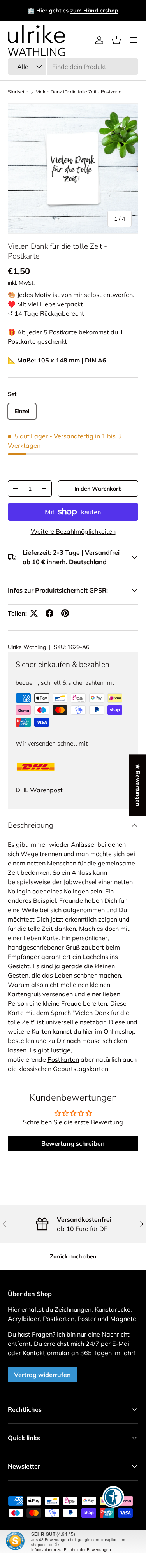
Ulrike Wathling (27, 647)
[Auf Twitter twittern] (34, 613)
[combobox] (73, 66)
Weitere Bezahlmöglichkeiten (73, 531)
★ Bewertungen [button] (137, 785)
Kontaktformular (46, 1353)
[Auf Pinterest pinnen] (65, 613)
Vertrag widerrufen (42, 1375)
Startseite (18, 92)
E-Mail (121, 1343)
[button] (116, 40)
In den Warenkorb (98, 488)
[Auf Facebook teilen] (49, 613)
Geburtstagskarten (80, 1069)
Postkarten (63, 1059)
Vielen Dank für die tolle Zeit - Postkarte (78, 92)
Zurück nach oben (73, 1256)
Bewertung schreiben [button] (73, 1143)
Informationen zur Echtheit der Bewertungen (71, 1550)
